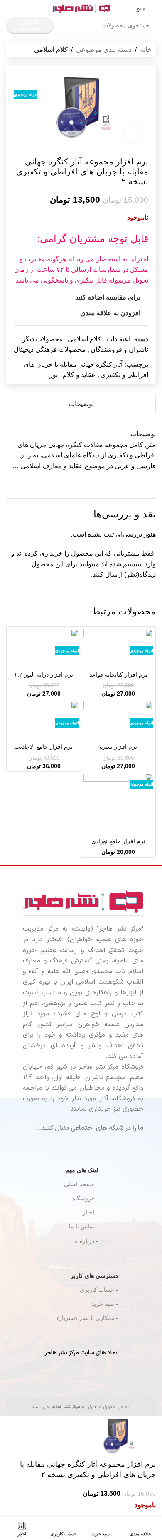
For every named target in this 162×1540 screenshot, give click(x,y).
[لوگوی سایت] (81, 7)
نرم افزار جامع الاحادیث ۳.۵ (44, 750)
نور (53, 374)
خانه (146, 49)
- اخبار (90, 1212)
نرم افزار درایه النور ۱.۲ (43, 674)
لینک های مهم (82, 1170)
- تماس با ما (83, 1226)
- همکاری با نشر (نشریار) (87, 1318)
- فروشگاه (85, 1198)
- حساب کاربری (99, 1289)
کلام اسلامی (51, 49)
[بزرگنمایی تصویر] (132, 132)
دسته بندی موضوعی (104, 49)
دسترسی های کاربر (82, 1274)
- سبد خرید (104, 1304)
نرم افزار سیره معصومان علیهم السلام (118, 750)
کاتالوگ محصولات (30, 25)
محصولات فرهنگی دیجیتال (50, 349)
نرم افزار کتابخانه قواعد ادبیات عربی (118, 678)
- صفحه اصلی (81, 1184)
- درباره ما (85, 1241)
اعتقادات (118, 339)
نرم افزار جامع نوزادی (118, 841)
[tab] (81, 404)
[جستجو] (71, 25)
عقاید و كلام (79, 374)
